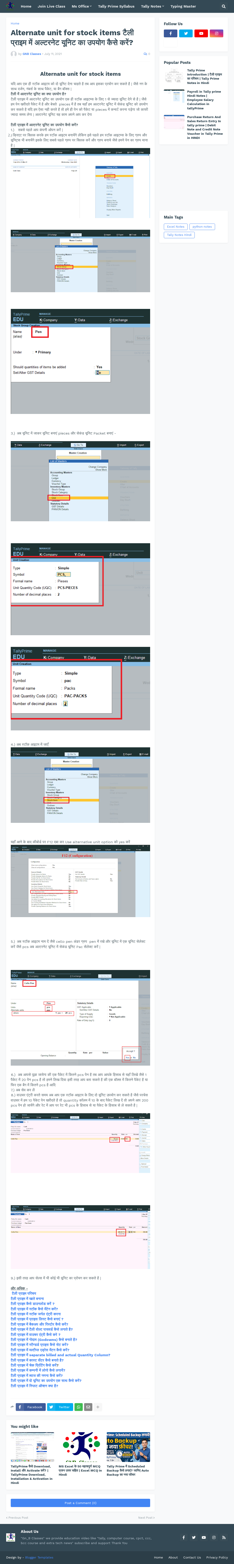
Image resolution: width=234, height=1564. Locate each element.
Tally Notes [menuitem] (151, 6)
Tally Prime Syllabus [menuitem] (116, 6)
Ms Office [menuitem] (80, 6)
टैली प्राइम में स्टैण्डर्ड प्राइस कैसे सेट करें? (40, 1345)
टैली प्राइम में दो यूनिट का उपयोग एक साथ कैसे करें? (46, 1380)
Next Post (145, 1517)
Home (15, 23)
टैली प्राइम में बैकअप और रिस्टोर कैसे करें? (39, 1324)
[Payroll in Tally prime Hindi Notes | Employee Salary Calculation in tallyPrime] (174, 96)
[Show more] (98, 1407)
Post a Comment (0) (80, 1503)
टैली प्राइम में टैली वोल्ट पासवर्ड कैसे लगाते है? (42, 1329)
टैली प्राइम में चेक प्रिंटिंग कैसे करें (33, 1365)
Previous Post (18, 1517)
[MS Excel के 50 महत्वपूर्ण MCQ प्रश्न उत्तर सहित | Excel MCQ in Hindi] (80, 1447)
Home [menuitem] (26, 6)
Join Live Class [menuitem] (51, 6)
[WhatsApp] (78, 1407)
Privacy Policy (217, 1557)
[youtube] (201, 33)
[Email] (88, 1407)
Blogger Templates (39, 1557)
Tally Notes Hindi (179, 235)
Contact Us (192, 1557)
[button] (224, 6)
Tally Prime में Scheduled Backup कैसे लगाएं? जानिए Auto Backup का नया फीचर (128, 1470)
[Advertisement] (193, 177)
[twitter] (186, 33)
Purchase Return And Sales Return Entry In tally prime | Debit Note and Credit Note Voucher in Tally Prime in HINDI (205, 127)
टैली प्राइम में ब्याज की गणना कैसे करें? (37, 1375)
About (173, 1557)
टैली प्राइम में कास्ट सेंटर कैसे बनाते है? (37, 1360)
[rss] (224, 1537)
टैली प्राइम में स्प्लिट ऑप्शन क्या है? (34, 1386)
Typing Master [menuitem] (183, 6)
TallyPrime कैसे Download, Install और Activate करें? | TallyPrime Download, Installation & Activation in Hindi (32, 1474)
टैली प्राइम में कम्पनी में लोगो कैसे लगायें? (38, 1370)
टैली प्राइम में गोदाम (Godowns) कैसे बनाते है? (44, 1339)
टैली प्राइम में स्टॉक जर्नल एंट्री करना (36, 1314)
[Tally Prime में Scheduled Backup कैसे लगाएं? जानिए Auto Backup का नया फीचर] (128, 1447)
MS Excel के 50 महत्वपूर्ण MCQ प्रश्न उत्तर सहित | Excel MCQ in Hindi (80, 1470)
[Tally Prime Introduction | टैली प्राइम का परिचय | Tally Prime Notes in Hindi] (174, 75)
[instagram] (216, 33)
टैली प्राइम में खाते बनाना (27, 1299)
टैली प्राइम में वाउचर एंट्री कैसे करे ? (36, 1334)
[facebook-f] (170, 33)
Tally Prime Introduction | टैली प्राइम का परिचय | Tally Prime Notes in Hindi (204, 76)
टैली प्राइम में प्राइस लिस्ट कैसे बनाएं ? (37, 1319)
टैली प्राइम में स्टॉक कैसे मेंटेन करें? (34, 1309)
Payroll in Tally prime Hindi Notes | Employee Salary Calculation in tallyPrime (204, 100)
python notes (202, 226)
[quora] (170, 43)
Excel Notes (175, 226)
